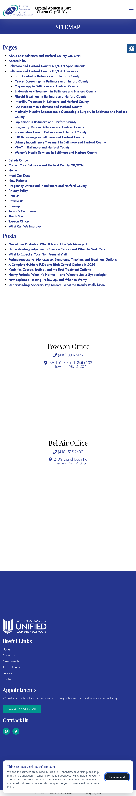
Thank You (16, 216)
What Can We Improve (25, 226)
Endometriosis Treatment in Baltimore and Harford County (55, 91)
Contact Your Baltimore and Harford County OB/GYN (46, 165)
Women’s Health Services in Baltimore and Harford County (56, 152)
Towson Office (19, 221)
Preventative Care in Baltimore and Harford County (51, 132)
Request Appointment (21, 708)
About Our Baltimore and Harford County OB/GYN (45, 56)
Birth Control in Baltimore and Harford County (47, 76)
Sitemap (14, 206)
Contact (8, 679)
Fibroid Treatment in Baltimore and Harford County (50, 96)
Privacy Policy (18, 190)
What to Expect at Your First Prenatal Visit (38, 254)
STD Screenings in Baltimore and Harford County (49, 137)
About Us (9, 655)
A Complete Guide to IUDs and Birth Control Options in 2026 (52, 264)
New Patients (18, 180)
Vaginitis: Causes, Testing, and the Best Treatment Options (50, 269)
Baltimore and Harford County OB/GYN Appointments (47, 66)
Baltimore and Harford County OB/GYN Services (43, 71)
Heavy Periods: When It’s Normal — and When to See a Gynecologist (57, 274)
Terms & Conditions (22, 211)
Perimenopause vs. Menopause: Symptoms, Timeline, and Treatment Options (63, 259)
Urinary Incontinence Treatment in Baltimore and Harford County (60, 142)
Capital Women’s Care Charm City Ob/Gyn (53, 9)
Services (8, 673)
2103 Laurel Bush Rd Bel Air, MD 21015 (70, 461)
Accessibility (17, 60)
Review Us (16, 201)
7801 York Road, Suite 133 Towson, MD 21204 (70, 364)
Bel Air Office (18, 160)
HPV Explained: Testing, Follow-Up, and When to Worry (48, 279)
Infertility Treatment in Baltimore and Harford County (52, 101)
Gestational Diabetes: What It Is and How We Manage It (48, 244)
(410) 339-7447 (70, 355)
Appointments (11, 667)
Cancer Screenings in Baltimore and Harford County (51, 81)
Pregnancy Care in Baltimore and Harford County (49, 127)
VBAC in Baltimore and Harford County (42, 147)
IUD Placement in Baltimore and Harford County (48, 106)
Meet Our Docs (19, 175)
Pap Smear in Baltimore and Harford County (45, 122)
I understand (117, 776)
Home (13, 170)
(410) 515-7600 (70, 452)
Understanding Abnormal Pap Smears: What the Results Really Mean (57, 285)
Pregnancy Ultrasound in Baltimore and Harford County (48, 185)
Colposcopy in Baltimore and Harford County (46, 86)
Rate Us (14, 196)
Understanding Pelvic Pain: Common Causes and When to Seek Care (57, 249)
